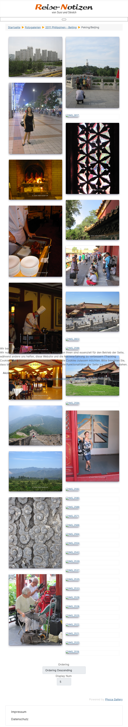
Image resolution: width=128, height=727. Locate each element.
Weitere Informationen (56, 378)
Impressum (79, 378)
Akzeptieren (10, 373)
